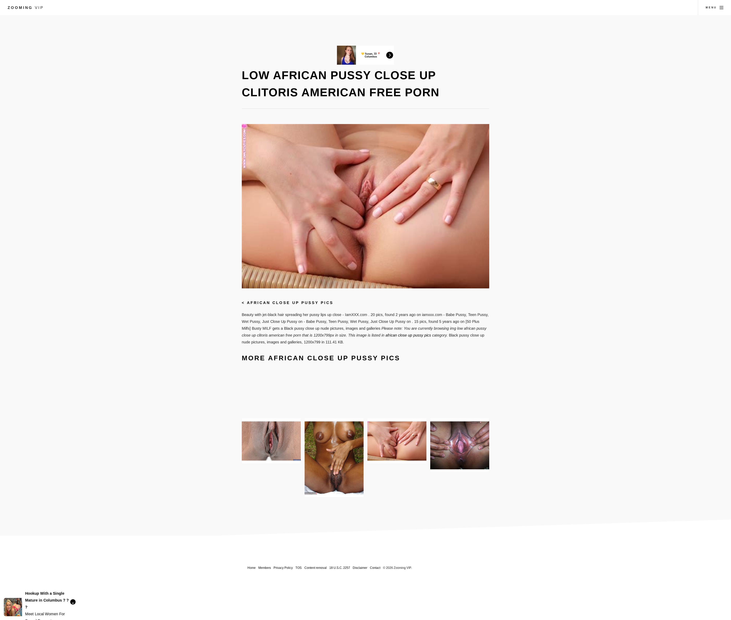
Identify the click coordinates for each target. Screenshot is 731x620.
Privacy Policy (283, 567)
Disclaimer (360, 567)
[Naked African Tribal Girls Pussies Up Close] (334, 457)
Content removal (315, 567)
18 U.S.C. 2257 (339, 567)
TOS (298, 567)
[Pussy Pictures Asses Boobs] (459, 445)
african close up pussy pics (290, 303)
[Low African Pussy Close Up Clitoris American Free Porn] (396, 441)
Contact (375, 567)
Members (264, 567)
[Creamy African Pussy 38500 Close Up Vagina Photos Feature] (271, 441)
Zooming (26, 8)
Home (251, 567)
